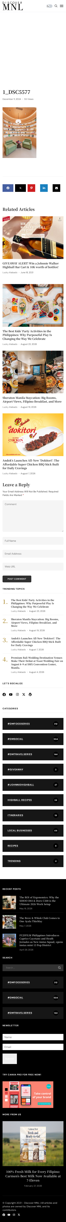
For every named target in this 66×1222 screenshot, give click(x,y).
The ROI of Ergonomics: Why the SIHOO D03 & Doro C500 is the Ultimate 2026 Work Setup (39, 901)
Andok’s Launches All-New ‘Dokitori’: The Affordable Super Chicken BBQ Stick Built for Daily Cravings (31, 464)
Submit (9, 1058)
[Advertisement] (33, 53)
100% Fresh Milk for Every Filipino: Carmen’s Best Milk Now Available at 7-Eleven (33, 1175)
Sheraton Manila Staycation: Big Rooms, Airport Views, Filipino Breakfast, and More (32, 399)
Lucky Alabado (10, 272)
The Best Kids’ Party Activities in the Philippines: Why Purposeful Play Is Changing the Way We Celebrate (27, 335)
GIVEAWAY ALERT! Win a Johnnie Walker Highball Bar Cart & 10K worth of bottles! (31, 265)
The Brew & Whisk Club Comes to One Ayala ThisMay (39, 919)
